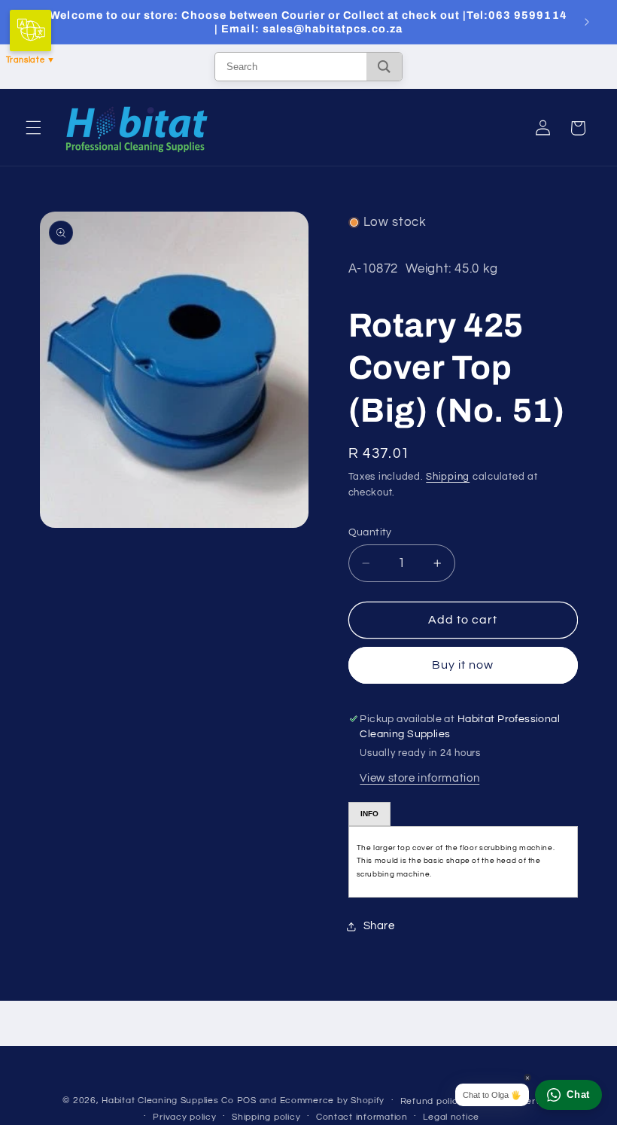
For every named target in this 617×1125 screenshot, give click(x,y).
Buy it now (463, 665)
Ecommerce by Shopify (332, 1100)
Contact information (362, 1117)
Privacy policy (184, 1117)
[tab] (369, 814)
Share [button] (379, 925)
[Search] (384, 67)
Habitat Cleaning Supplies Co (168, 1100)
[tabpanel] (463, 862)
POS (247, 1100)
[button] (33, 128)
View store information (419, 778)
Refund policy (432, 1101)
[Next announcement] (586, 21)
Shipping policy (266, 1117)
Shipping (448, 477)
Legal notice (451, 1117)
